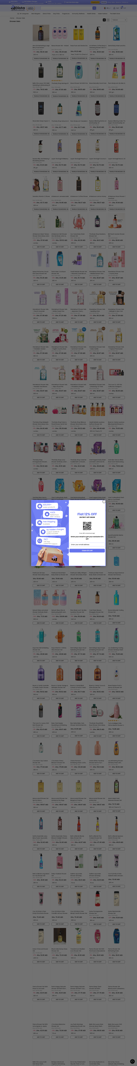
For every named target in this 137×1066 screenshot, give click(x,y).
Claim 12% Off (87, 551)
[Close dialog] (104, 501)
